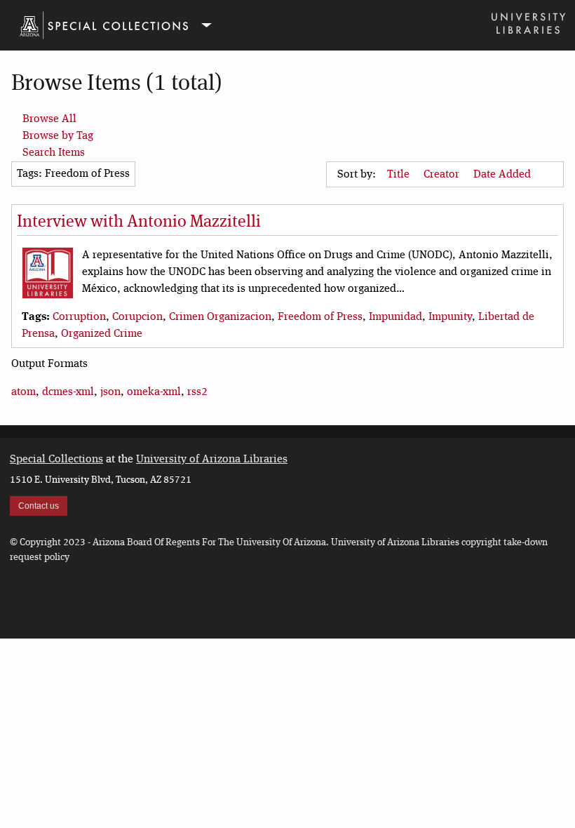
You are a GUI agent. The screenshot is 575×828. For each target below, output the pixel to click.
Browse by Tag (57, 136)
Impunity (450, 317)
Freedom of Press (320, 317)
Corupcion (137, 317)
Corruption (79, 317)
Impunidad (395, 317)
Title (399, 174)
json (110, 392)
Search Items (53, 153)
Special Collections (56, 459)
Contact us (38, 506)
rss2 (197, 392)
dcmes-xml (68, 392)
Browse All (49, 119)
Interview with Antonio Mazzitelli (139, 222)
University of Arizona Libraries (212, 459)
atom (23, 392)
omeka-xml (154, 392)
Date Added (503, 174)
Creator (443, 174)
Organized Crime (101, 334)
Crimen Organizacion (220, 317)
